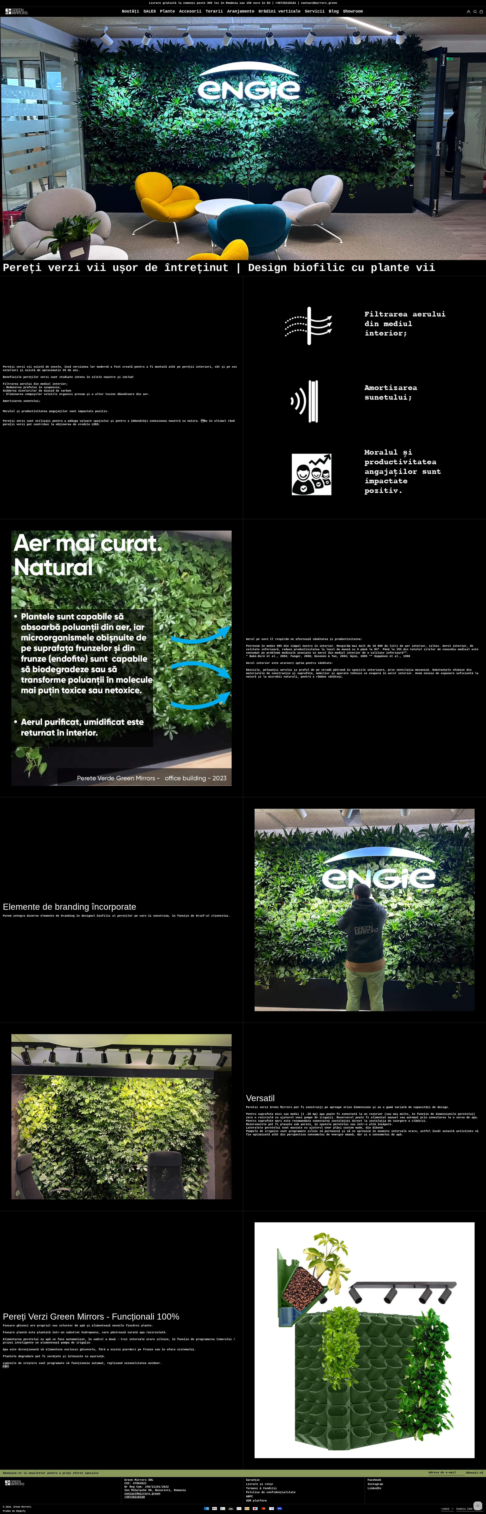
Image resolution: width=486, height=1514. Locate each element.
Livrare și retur (259, 1484)
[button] (481, 11)
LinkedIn (374, 1488)
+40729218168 (134, 1497)
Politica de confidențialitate (271, 1492)
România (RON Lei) (468, 1509)
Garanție (253, 1480)
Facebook (374, 1480)
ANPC (249, 1496)
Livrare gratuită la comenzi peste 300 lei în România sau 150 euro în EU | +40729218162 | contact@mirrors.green (243, 3)
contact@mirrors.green (142, 1493)
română (446, 1509)
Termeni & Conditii (261, 1488)
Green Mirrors (22, 1507)
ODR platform (256, 1500)
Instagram (375, 1484)
